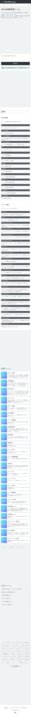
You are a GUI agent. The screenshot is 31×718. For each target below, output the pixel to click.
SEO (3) (20, 656)
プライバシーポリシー (14, 707)
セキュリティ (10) (25, 645)
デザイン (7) (12, 648)
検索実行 (15, 63)
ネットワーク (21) (7, 642)
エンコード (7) (20, 648)
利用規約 (6, 707)
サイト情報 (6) (17, 651)
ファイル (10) (5, 648)
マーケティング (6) (7, 651)
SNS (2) (12, 659)
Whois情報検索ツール (7, 595)
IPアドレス (12, 547)
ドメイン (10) (15, 645)
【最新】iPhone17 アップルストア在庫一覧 (12, 589)
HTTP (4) (27, 653)
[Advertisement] (15, 36)
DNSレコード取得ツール (7, 604)
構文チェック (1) (23, 662)
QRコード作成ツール (6, 598)
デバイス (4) (5, 656)
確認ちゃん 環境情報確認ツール (9, 592)
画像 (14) (26, 642)
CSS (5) (13, 653)
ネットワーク (20, 547)
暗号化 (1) (27, 659)
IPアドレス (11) (6, 645)
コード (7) (27, 648)
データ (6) (26, 651)
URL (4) (20, 653)
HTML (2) (27, 656)
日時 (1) (19, 659)
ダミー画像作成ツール (7, 601)
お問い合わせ (24, 707)
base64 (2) (5, 659)
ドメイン (11, 4)
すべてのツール (4, 4)
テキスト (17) (17, 642)
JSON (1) (8, 662)
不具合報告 (15, 666)
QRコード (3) (13, 656)
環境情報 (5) (5, 653)
